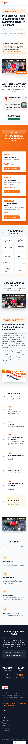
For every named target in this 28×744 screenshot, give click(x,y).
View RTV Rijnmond (8, 51)
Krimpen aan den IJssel (7, 728)
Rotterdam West (5, 720)
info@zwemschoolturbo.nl (14, 655)
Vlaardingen (4, 723)
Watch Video (18, 51)
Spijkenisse (4, 726)
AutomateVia (16, 741)
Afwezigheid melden (14, 737)
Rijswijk (3, 722)
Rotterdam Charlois (6, 725)
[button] (20, 742)
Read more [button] (5, 109)
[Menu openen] (25, 2)
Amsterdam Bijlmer (6, 730)
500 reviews (16, 116)
